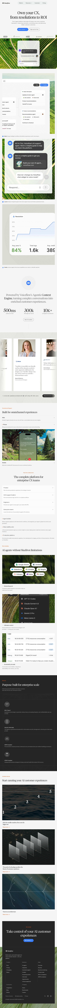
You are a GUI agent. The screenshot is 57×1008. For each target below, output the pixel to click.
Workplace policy (19, 996)
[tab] (5, 36)
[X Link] (45, 996)
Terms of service (9, 996)
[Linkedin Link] (48, 996)
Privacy (26, 996)
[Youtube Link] (50, 996)
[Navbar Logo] (6, 3)
